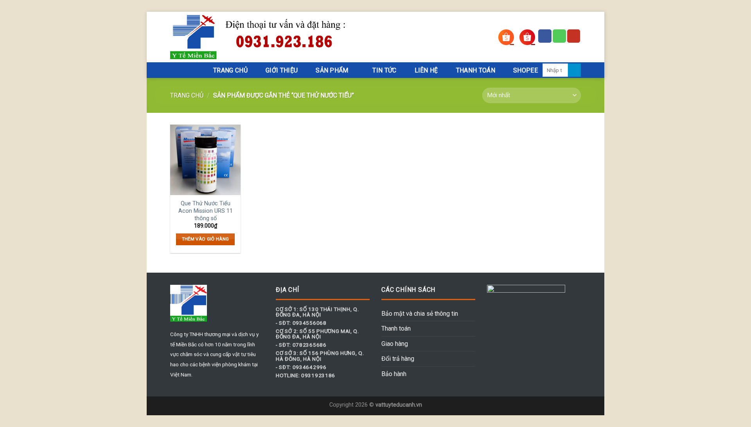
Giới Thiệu (282, 70)
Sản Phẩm (332, 70)
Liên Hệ (426, 70)
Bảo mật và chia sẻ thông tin (419, 313)
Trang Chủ (230, 70)
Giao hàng (394, 343)
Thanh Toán (475, 70)
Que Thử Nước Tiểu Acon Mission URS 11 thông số (205, 210)
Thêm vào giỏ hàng (205, 239)
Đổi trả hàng (397, 358)
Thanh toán (396, 328)
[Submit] (574, 70)
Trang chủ (186, 95)
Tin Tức (384, 70)
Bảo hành (393, 374)
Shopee (525, 70)
